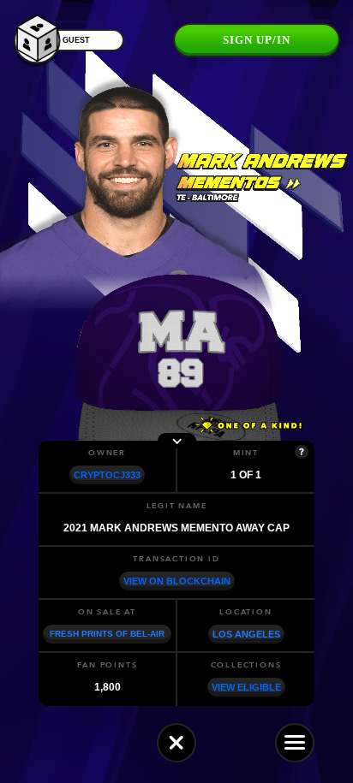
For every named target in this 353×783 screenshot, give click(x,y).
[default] (176, 743)
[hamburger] (295, 743)
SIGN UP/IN (256, 39)
